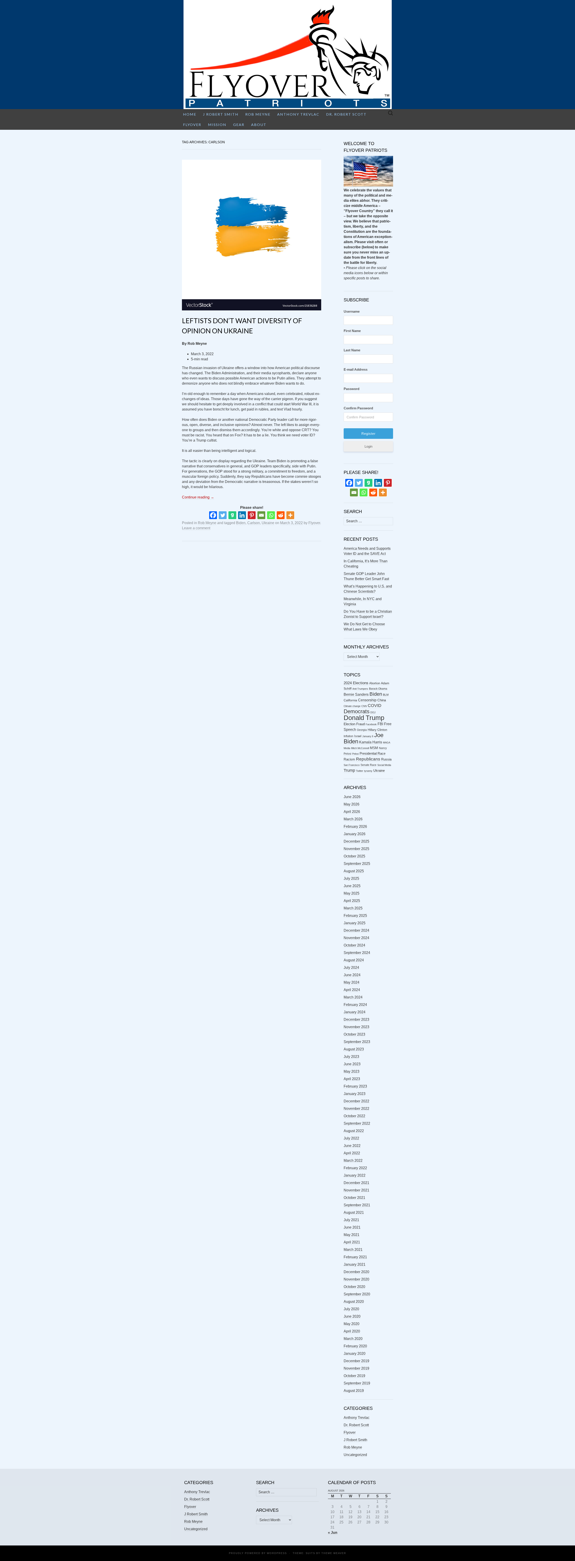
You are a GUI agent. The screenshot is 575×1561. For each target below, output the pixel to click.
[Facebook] (213, 515)
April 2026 (352, 812)
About (258, 124)
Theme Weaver (333, 1553)
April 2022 (352, 1153)
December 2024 (356, 930)
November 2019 (356, 1368)
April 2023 (352, 1079)
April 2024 (352, 990)
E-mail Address (355, 369)
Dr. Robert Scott (346, 114)
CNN (364, 706)
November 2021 (356, 1190)
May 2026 (351, 804)
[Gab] (232, 515)
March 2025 (353, 908)
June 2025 (352, 886)
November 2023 (356, 1027)
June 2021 (352, 1227)
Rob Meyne (257, 114)
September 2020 (357, 1294)
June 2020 (352, 1316)
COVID (374, 705)
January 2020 (354, 1353)
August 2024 (354, 960)
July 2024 (351, 967)
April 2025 (352, 901)
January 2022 (354, 1175)
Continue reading (198, 497)
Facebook (371, 724)
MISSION (217, 124)
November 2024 (356, 938)
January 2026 (354, 834)
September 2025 (357, 864)
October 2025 (354, 856)
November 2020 (356, 1279)
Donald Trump (364, 717)
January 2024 (354, 1012)
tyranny (368, 770)
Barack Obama (378, 688)
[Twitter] (222, 515)
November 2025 (356, 849)
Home (189, 114)
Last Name (352, 350)
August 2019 (354, 1391)
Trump (349, 770)
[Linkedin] (242, 515)
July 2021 (351, 1220)
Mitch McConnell (360, 748)
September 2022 (357, 1123)
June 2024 (352, 975)
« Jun (332, 1532)
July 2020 (351, 1309)
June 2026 (352, 797)
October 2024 (354, 945)
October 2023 (354, 1034)
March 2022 (353, 1160)
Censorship (367, 700)
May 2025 (351, 893)
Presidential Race (372, 753)
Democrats (356, 711)
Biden (240, 523)
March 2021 (353, 1249)
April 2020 (352, 1331)
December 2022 (356, 1101)
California (350, 700)
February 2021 (355, 1257)
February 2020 (355, 1346)
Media (347, 748)
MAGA (386, 742)
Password (351, 389)
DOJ (373, 712)
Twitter (359, 770)
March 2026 (353, 819)
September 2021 (357, 1205)
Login (368, 446)
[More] (290, 515)
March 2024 (353, 997)
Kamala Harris (370, 742)
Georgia (362, 729)
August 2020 (354, 1301)
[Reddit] (280, 515)
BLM (386, 694)
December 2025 (356, 841)
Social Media (384, 765)
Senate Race (368, 765)
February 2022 (355, 1168)
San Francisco (352, 765)
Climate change (352, 706)
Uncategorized (355, 1455)
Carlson (253, 523)
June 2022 (352, 1146)
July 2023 (351, 1057)
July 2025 (351, 878)
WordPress (277, 1553)
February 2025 (355, 915)
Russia (386, 759)
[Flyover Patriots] (287, 54)
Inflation (348, 736)
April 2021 (352, 1242)
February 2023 (355, 1086)
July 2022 (351, 1138)
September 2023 (357, 1042)
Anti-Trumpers (360, 688)
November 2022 (356, 1108)
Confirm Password (358, 408)
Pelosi (355, 753)
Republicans (368, 758)
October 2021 (354, 1198)
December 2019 (356, 1361)
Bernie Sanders (356, 694)
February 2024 (355, 1005)
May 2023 (351, 1071)
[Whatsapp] (271, 515)
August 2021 (354, 1212)
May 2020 (351, 1324)
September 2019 (357, 1383)
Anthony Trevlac (298, 114)
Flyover (192, 124)
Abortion (374, 683)
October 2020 (354, 1287)
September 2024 (357, 953)
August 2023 (354, 1049)
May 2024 (351, 982)
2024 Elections (356, 683)
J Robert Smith (221, 114)
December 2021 (356, 1183)
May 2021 (351, 1235)
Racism (349, 759)
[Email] (261, 515)
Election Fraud (354, 724)
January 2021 (354, 1264)
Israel (357, 736)
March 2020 (353, 1339)
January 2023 (354, 1094)
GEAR (238, 124)
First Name (352, 331)
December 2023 (356, 1019)
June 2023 (352, 1064)
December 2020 (356, 1272)
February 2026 (355, 826)
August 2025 (354, 871)
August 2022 (354, 1131)
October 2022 (354, 1116)
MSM (374, 748)
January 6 (367, 736)
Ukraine (268, 523)
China (381, 700)
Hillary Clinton (377, 729)
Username (352, 311)
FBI (380, 724)
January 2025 (354, 923)
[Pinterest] (251, 515)
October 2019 (354, 1376)
